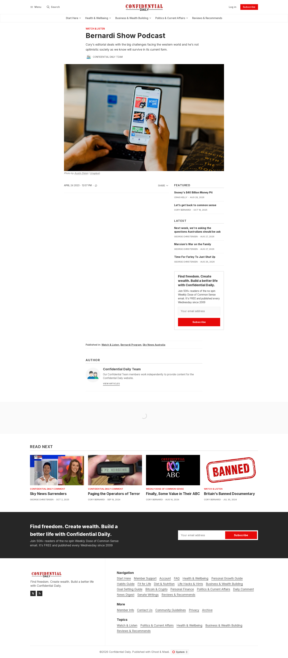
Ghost (155, 651)
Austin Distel (81, 173)
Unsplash (95, 173)
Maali (165, 651)
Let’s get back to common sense (195, 205)
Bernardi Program (130, 344)
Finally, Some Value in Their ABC (173, 494)
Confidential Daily (120, 651)
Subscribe (249, 7)
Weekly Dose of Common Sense (165, 489)
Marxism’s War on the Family (192, 244)
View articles (111, 383)
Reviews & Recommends (134, 631)
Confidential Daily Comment (47, 489)
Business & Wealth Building (223, 625)
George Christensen (186, 236)
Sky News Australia (154, 344)
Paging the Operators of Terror (114, 494)
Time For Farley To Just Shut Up (194, 256)
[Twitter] (33, 593)
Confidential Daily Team (108, 57)
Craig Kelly (180, 197)
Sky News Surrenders (48, 494)
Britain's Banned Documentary (229, 494)
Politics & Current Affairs (157, 625)
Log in (232, 7)
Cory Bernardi (182, 210)
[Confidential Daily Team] (89, 57)
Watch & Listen (95, 29)
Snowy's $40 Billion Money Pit (193, 192)
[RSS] (39, 593)
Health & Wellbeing (189, 625)
